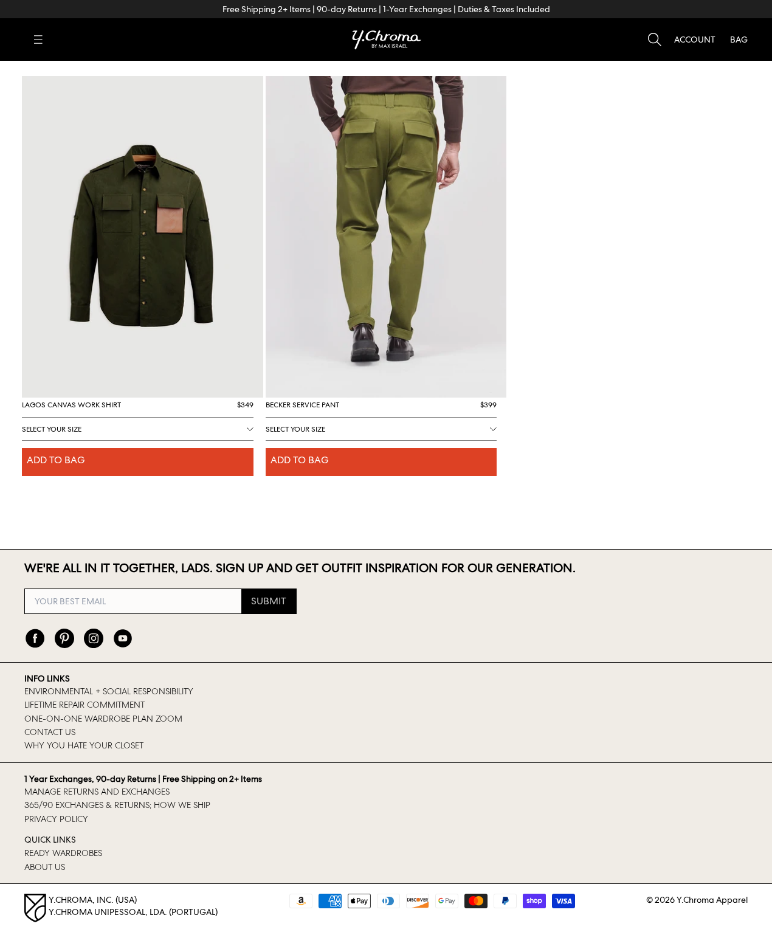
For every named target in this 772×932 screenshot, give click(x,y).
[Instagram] (93, 638)
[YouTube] (123, 638)
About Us (44, 866)
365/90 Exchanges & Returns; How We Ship (117, 804)
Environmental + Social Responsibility (108, 691)
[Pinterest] (64, 638)
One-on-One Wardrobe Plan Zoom (103, 718)
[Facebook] (35, 638)
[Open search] (654, 39)
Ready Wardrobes (63, 852)
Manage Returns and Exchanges (97, 791)
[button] (694, 39)
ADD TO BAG (56, 460)
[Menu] (38, 40)
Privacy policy (56, 818)
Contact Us (49, 732)
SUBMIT (268, 601)
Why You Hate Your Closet (83, 745)
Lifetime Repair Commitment (84, 704)
